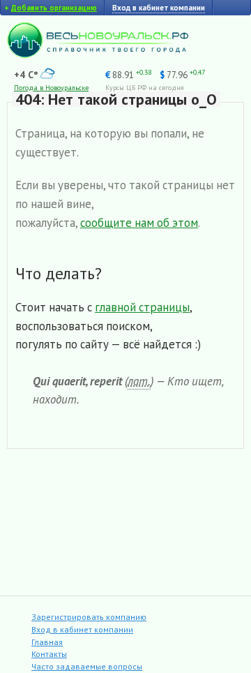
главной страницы (142, 307)
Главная (47, 642)
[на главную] (97, 54)
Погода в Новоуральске (51, 87)
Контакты (49, 654)
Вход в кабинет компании (82, 629)
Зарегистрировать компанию (88, 617)
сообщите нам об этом (139, 222)
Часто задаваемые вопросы (86, 666)
